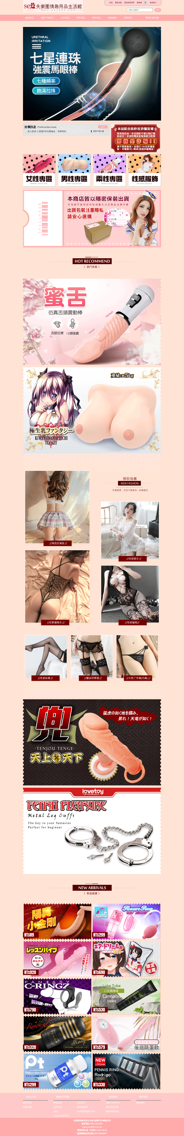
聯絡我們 (143, 1097)
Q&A (55, 1111)
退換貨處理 (82, 1107)
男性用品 (80, 17)
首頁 (111, 3)
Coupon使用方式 (61, 1115)
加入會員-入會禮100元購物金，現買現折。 (47, 131)
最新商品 (29, 17)
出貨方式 (81, 1102)
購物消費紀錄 (112, 1111)
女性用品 (65, 17)
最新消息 (118, 3)
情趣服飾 (112, 17)
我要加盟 (27, 1107)
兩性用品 (96, 17)
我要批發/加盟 (152, 17)
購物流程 (57, 1102)
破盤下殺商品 (47, 17)
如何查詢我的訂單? (86, 1111)
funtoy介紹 (31, 1097)
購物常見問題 (62, 1097)
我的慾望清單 (129, 3)
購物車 (141, 3)
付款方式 (57, 1107)
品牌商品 (127, 17)
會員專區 (113, 1097)
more (103, 127)
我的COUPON (113, 1102)
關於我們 (27, 1102)
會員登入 (153, 3)
